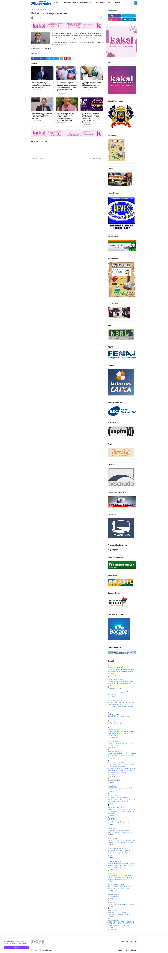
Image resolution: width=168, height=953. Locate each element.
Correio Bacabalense (114, 862)
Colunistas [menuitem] (99, 3)
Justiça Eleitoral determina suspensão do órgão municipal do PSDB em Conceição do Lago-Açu (121, 692)
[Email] (69, 58)
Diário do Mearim (113, 714)
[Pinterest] (65, 58)
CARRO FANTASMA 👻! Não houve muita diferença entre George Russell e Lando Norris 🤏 (121, 671)
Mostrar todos (112, 929)
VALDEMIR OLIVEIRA (114, 689)
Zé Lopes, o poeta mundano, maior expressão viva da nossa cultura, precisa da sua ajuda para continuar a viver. (122, 799)
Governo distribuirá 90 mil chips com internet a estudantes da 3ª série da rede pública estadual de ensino (121, 877)
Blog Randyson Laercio (115, 751)
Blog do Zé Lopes (113, 722)
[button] (131, 3)
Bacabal (43, 9)
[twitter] (127, 941)
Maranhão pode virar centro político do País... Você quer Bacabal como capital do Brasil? (41, 84)
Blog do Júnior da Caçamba (117, 848)
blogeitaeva (111, 902)
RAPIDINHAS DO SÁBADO (116, 724)
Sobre (127, 950)
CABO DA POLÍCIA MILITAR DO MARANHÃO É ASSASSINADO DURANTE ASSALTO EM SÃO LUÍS (121, 811)
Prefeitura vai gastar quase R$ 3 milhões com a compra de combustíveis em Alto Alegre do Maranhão (92, 84)
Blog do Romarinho (114, 780)
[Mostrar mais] (73, 58)
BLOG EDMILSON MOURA (116, 763)
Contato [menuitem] (117, 3)
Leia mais (23, 943)
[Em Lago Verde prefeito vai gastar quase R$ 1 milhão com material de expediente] (42, 104)
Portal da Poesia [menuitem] (86, 3)
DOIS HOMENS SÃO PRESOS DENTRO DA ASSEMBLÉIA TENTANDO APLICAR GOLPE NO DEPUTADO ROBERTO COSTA (121, 924)
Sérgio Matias (112, 786)
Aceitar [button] (16, 948)
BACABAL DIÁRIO (113, 920)
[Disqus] (67, 184)
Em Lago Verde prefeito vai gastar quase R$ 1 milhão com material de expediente (42, 115)
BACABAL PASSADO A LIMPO (117, 885)
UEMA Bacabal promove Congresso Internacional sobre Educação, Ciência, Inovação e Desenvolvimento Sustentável (90, 117)
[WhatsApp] (61, 58)
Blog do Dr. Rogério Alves (116, 667)
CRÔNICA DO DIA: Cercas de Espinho (120, 716)
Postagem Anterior (38, 158)
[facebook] (122, 941)
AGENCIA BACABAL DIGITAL (117, 807)
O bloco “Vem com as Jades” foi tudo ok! (121, 904)
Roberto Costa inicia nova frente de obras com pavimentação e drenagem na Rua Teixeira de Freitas (121, 733)
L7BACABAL (111, 819)
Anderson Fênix (113, 910)
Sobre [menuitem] (109, 3)
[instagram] (131, 941)
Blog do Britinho (113, 838)
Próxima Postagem (96, 158)
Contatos (134, 950)
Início (120, 950)
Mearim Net (111, 829)
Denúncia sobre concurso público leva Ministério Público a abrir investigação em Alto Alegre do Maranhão (66, 116)
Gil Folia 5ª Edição (113, 896)
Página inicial (35, 9)
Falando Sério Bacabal (115, 700)
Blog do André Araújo (114, 741)
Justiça (43, 53)
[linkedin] (135, 941)
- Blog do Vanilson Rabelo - (116, 679)
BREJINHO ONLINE (114, 873)
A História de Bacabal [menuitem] (68, 3)
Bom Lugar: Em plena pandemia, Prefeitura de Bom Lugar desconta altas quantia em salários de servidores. (121, 865)
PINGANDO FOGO (113, 796)
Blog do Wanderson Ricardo (117, 730)
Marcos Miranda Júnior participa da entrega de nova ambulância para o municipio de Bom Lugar (122, 755)
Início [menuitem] (56, 3)
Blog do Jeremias (113, 894)
